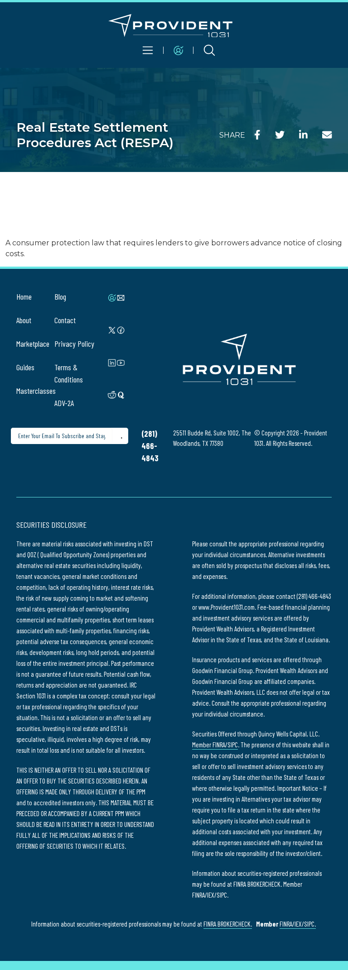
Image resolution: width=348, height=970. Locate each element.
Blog (60, 296)
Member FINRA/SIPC (215, 745)
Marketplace (32, 344)
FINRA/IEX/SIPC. (298, 924)
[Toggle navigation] (148, 50)
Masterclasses (36, 391)
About (23, 320)
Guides (25, 367)
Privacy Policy (74, 344)
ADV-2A (64, 403)
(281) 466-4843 (150, 446)
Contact (65, 320)
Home (24, 296)
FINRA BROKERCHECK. (227, 924)
